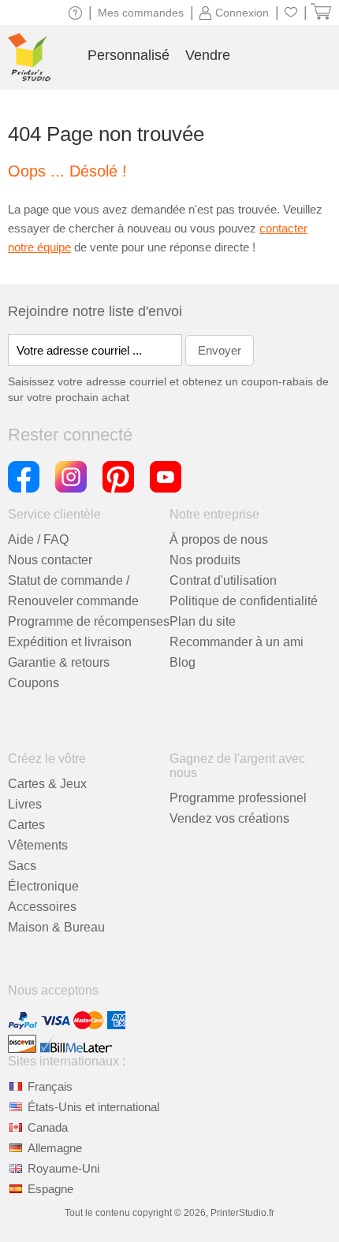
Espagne (50, 1189)
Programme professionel (238, 798)
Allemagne (55, 1148)
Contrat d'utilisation (223, 580)
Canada (48, 1127)
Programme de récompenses (89, 621)
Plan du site (203, 621)
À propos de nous (219, 539)
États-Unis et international (93, 1107)
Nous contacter (50, 560)
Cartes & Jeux (47, 783)
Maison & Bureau (56, 927)
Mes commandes (141, 12)
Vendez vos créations (229, 818)
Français (50, 1086)
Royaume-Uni (63, 1168)
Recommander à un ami (237, 642)
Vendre (207, 55)
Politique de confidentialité (244, 601)
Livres (25, 804)
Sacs (22, 865)
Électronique (43, 886)
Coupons (33, 683)
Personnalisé (129, 55)
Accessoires (42, 906)
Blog (183, 662)
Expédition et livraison (70, 642)
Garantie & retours (59, 662)
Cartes (26, 824)
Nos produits (205, 560)
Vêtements (38, 845)
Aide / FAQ (38, 539)
